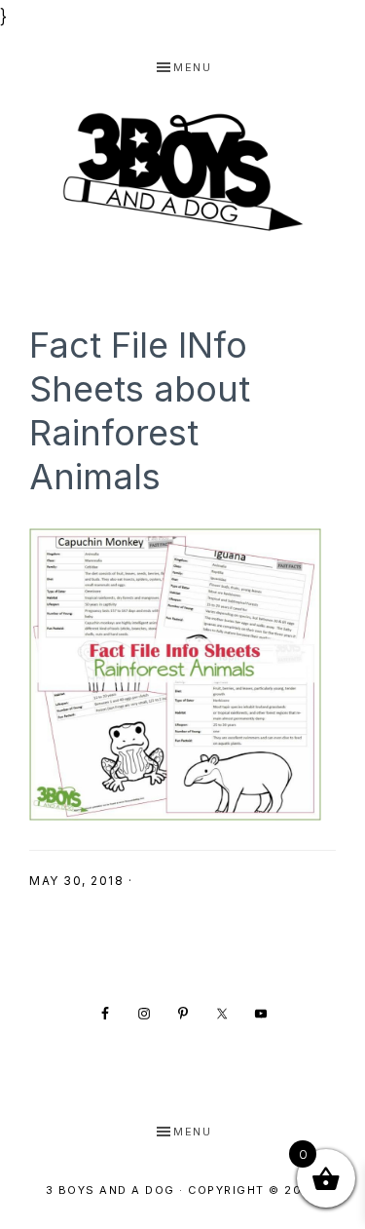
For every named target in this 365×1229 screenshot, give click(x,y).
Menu (192, 67)
